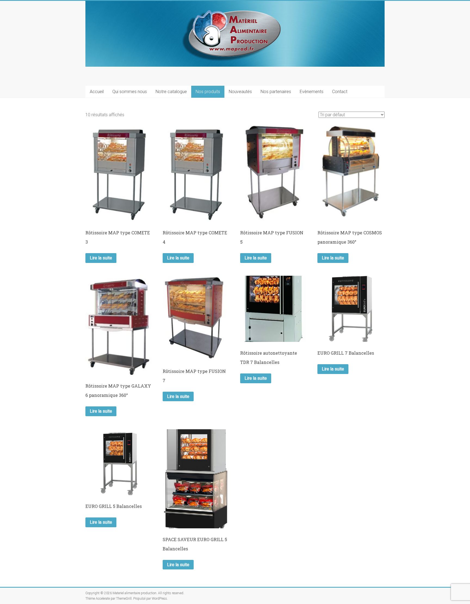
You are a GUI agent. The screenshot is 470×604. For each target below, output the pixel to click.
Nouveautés (240, 91)
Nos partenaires (276, 91)
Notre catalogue (171, 91)
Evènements (311, 91)
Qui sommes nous (129, 91)
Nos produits (208, 91)
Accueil (97, 91)
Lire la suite (101, 257)
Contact (339, 91)
